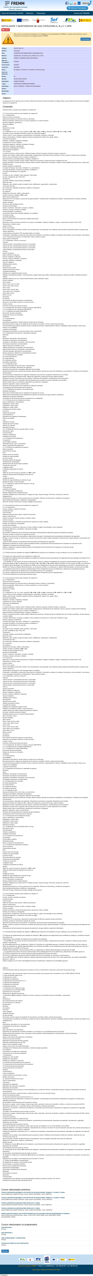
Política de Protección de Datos (50, 1269)
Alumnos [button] (29, 13)
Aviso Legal (36, 1269)
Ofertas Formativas (78, 8)
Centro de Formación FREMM (12, 13)
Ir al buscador (86, 39)
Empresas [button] (41, 13)
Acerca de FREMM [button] (81, 13)
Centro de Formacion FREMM (27, 1266)
